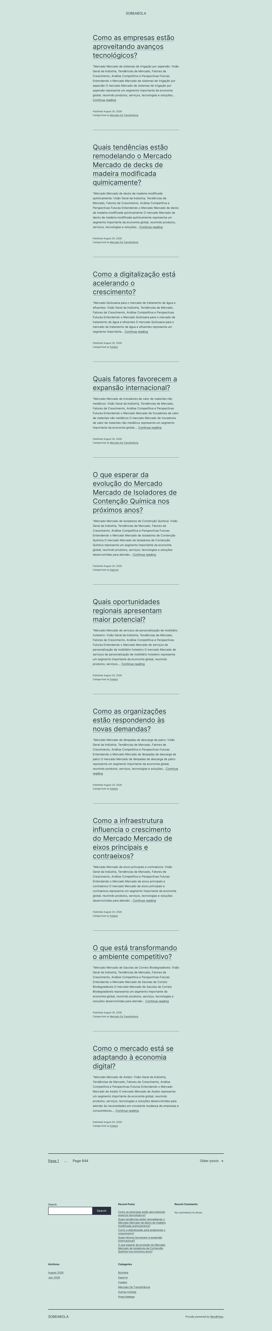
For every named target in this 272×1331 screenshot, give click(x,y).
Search (52, 1204)
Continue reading (104, 100)
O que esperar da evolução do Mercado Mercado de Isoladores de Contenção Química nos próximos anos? (135, 492)
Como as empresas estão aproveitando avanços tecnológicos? (133, 46)
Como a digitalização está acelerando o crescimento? (134, 283)
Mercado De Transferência (124, 115)
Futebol (114, 347)
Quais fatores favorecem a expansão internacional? (140, 1239)
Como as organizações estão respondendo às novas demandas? (129, 720)
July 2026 (54, 1277)
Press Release (126, 1296)
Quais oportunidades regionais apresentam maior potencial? (127, 610)
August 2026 (55, 1272)
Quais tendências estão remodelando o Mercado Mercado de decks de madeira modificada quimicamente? (132, 165)
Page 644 (80, 1161)
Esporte (114, 569)
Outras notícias (127, 1291)
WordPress (216, 1316)
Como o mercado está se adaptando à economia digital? (133, 1057)
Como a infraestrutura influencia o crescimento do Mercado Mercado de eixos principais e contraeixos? (132, 838)
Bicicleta (123, 1272)
